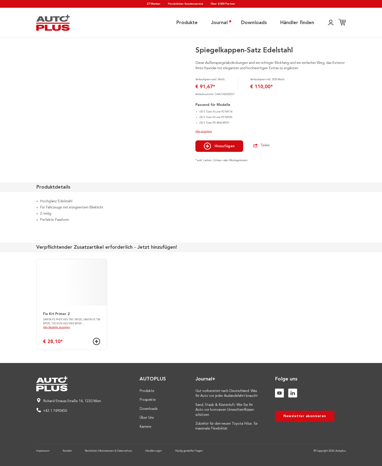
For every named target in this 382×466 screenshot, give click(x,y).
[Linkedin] (292, 393)
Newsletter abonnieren (304, 416)
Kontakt (67, 451)
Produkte (187, 22)
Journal (219, 22)
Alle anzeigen (203, 131)
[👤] (330, 22)
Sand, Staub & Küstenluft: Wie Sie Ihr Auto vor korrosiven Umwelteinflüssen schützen (224, 410)
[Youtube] (279, 393)
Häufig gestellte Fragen (189, 451)
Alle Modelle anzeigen (56, 327)
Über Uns (146, 418)
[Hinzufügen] (96, 341)
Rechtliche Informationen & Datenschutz (108, 451)
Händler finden (297, 22)
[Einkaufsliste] (342, 22)
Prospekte (147, 400)
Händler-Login (153, 451)
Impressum (43, 451)
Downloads (254, 22)
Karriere (145, 427)
